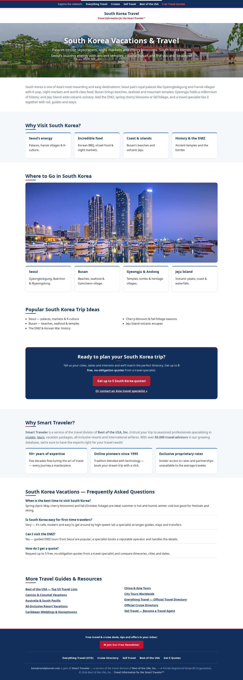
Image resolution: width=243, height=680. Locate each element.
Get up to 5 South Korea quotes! (121, 381)
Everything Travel (96, 4)
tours (40, 437)
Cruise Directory (107, 658)
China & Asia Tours (137, 588)
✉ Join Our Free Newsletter (121, 644)
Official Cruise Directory (141, 605)
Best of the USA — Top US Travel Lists (51, 589)
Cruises (115, 4)
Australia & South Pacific (43, 601)
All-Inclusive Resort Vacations (46, 606)
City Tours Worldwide (139, 594)
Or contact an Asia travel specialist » (121, 391)
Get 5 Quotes (172, 658)
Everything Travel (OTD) (77, 658)
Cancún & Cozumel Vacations (46, 595)
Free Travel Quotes (173, 4)
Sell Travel (130, 4)
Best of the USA (149, 4)
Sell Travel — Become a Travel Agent (149, 611)
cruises (30, 437)
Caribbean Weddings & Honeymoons (51, 612)
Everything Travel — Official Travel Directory (155, 599)
